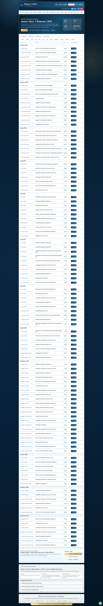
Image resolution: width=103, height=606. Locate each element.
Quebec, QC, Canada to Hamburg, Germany (44, 466)
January (22, 39)
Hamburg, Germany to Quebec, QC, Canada (44, 407)
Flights (60, 4)
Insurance (65, 4)
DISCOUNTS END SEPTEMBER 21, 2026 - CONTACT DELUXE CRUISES (51, 603)
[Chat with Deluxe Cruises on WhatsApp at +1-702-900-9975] (100, 603)
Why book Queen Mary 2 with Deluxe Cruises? (32, 583)
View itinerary (74, 48)
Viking (62, 12)
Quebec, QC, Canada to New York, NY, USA (44, 457)
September (56, 39)
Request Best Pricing (73, 553)
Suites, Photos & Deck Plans (34, 30)
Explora (47, 12)
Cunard (34, 12)
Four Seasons (39, 12)
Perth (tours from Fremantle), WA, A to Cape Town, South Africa (48, 148)
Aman (44, 12)
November (67, 39)
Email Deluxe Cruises (45, 30)
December (73, 39)
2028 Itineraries (38, 36)
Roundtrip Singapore (40, 98)
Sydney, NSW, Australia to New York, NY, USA (45, 144)
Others (81, 12)
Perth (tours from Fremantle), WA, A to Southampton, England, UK (49, 152)
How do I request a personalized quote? (30, 589)
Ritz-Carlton (70, 12)
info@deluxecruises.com (40, 600)
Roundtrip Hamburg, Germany (42, 205)
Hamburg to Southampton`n (41, 483)
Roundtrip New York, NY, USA (42, 190)
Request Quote (71, 4)
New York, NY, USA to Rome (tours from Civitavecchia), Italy (48, 315)
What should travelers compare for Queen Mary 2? (33, 586)
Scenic (75, 12)
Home (56, 4)
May (40, 39)
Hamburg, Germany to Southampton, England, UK (46, 214)
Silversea (21, 12)
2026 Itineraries (23, 36)
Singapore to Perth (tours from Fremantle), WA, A (46, 107)
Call (76, 4)
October (61, 39)
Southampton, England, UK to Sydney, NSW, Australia (47, 74)
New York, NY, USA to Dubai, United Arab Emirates (46, 52)
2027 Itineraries (31, 36)
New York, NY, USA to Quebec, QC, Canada (44, 437)
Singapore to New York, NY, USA (42, 124)
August (51, 39)
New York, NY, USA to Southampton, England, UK (46, 48)
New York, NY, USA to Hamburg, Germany (44, 181)
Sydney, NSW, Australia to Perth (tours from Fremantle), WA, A (48, 131)
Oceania (58, 12)
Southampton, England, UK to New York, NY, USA (46, 172)
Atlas (78, 12)
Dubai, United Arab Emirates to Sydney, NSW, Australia (47, 94)
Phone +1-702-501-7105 (73, 556)
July (47, 39)
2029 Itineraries (46, 36)
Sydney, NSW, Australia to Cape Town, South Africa (46, 135)
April (36, 39)
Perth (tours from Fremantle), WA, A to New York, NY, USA (47, 157)
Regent (65, 12)
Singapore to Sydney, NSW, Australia (43, 102)
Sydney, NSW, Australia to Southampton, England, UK (47, 139)
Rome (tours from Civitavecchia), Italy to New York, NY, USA (48, 260)
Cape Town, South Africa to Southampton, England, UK (47, 164)
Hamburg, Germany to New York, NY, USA (44, 209)
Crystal (30, 12)
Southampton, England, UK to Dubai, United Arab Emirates (48, 61)
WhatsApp (81, 4)
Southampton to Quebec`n (41, 424)
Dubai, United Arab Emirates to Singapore (44, 85)
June (43, 39)
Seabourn (26, 12)
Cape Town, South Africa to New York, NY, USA (45, 168)
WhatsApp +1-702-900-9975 (73, 559)
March (32, 39)
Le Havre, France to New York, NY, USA (43, 227)
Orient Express (52, 12)
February (27, 39)
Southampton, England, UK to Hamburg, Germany (46, 196)
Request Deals (24, 30)
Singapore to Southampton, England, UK (44, 120)
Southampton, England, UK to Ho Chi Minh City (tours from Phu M (49, 65)
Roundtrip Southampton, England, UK (43, 78)
